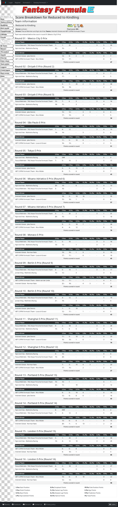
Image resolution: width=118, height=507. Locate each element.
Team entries (4, 64)
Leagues (3, 67)
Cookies (113, 504)
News (2, 19)
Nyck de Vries (41, 31)
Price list (3, 58)
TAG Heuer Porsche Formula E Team (40, 45)
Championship (5, 31)
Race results (4, 28)
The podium (4, 52)
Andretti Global (56, 31)
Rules (2, 76)
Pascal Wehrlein (27, 31)
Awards (3, 55)
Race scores (4, 73)
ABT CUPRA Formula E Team (75, 31)
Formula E (26, 3)
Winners (3, 49)
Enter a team (4, 61)
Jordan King (19, 273)
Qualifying (4, 25)
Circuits (3, 37)
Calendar (3, 34)
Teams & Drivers (6, 22)
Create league (5, 70)
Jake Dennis (31, 56)
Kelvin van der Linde (43, 280)
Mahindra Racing (32, 48)
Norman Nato (32, 252)
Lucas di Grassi (41, 143)
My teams (3, 46)
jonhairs (24, 29)
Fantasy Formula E (40, 3)
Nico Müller (40, 59)
